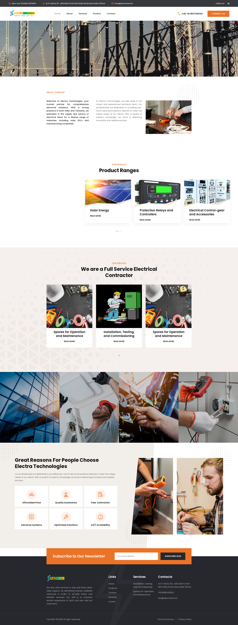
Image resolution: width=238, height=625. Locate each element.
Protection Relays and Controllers (68, 212)
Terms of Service (165, 619)
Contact (111, 13)
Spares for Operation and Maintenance (69, 334)
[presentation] (12, 49)
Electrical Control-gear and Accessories (118, 212)
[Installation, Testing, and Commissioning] (119, 306)
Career (111, 601)
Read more (7, 216)
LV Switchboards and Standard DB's (216, 212)
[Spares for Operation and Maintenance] (69, 306)
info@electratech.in (124, 3)
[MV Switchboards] (169, 193)
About (69, 13)
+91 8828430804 (166, 592)
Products (112, 588)
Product (97, 13)
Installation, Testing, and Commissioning (119, 334)
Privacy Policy (185, 619)
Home (57, 13)
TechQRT (51, 619)
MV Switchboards (164, 210)
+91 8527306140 (195, 13)
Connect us (218, 13)
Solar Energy (11, 210)
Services (83, 13)
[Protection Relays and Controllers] (69, 193)
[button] (117, 231)
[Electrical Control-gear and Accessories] (119, 193)
